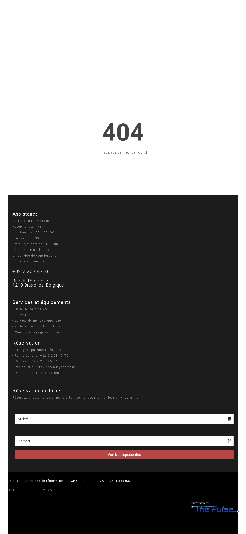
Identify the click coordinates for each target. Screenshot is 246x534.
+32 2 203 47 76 (31, 271)
